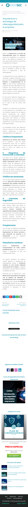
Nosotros (20, 496)
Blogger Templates (21, 503)
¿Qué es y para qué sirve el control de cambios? (15, 466)
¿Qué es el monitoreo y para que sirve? (17, 480)
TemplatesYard (5, 503)
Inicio (6, 496)
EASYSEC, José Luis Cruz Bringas (11, 30)
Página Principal (6, 11)
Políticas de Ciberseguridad (15, 486)
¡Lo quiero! (14, 456)
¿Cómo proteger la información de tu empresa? (17, 473)
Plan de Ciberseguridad (15, 11)
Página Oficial (13, 496)
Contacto (9, 498)
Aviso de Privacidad (17, 498)
